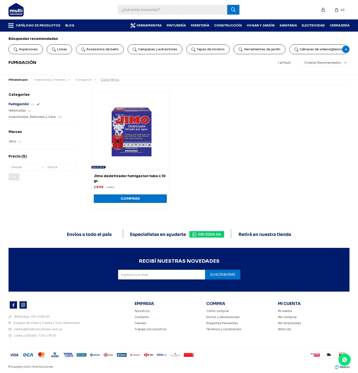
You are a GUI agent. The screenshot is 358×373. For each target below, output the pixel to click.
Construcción (228, 25)
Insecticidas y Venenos (50, 79)
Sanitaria (288, 25)
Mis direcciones (289, 323)
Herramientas (149, 25)
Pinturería (176, 25)
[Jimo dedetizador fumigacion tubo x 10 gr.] (130, 131)
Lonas (62, 49)
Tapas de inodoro (211, 49)
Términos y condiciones (223, 329)
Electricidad (313, 25)
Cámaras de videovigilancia (321, 49)
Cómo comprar (217, 311)
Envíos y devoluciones (223, 317)
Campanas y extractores (157, 49)
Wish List (284, 329)
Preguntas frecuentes (222, 323)
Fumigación (84, 79)
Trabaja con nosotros (151, 329)
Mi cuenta (285, 311)
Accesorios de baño (102, 49)
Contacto (142, 317)
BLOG (69, 25)
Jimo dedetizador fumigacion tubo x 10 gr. (130, 178)
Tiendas (140, 323)
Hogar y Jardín (261, 25)
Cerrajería (339, 25)
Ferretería (200, 25)
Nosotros (142, 311)
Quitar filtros (110, 79)
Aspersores (28, 49)
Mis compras (287, 317)
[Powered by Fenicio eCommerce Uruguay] (342, 367)
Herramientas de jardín (262, 49)
